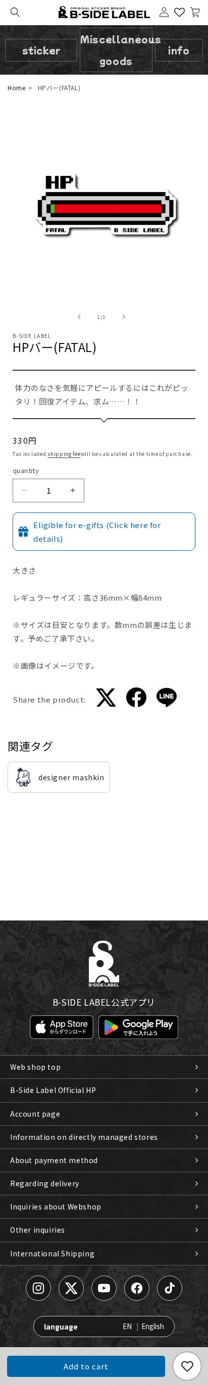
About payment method (54, 1160)
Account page (35, 1114)
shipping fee (63, 453)
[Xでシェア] (106, 699)
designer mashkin (71, 777)
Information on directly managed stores (84, 1137)
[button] (15, 12)
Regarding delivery (44, 1183)
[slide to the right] (124, 317)
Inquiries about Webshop (55, 1206)
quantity (26, 470)
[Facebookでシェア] (136, 699)
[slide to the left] (79, 317)
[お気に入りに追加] (187, 1366)
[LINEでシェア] (167, 699)
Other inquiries (37, 1230)
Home (16, 87)
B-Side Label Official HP (53, 1090)
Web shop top (35, 1067)
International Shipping (52, 1253)
